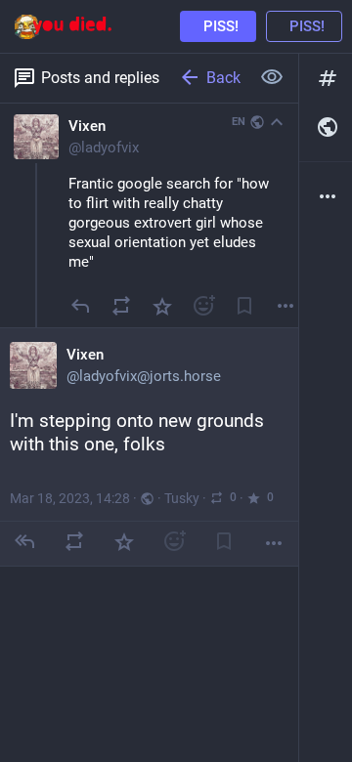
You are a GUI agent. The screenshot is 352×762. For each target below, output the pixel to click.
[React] (203, 306)
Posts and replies (100, 77)
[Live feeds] (325, 127)
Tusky (181, 498)
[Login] (304, 26)
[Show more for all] (271, 77)
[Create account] (218, 26)
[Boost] (121, 306)
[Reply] (80, 306)
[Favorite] (162, 306)
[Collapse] (276, 122)
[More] (274, 543)
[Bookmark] (244, 306)
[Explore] (325, 78)
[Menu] (285, 306)
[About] (325, 196)
